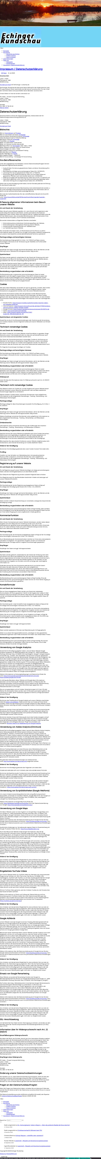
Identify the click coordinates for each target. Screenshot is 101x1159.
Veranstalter (16, 146)
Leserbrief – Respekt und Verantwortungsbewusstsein (31, 1141)
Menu (2, 48)
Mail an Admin (4, 108)
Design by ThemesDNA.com (8, 1154)
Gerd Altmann (9, 133)
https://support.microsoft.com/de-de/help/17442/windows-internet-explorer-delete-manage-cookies (26, 306)
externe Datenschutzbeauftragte (12, 1096)
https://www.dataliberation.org (30, 829)
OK (67, 1158)
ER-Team (4, 73)
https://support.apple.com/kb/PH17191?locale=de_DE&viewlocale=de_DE (17, 313)
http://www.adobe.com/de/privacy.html (15, 761)
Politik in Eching (11, 55)
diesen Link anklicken (12, 702)
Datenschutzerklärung (85, 1158)
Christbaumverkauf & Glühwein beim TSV (30, 1130)
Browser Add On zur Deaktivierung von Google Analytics (24, 723)
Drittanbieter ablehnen (74, 1158)
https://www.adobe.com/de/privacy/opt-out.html (21, 787)
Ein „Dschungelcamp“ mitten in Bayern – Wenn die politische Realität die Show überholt (44, 1125)
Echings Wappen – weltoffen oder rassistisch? (29, 1135)
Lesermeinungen (8, 59)
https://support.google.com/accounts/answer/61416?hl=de (31, 309)
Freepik (15, 153)
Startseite (6, 51)
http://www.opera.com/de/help (17, 311)
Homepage (22, 135)
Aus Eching (6, 52)
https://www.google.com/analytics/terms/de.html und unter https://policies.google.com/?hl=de (19, 676)
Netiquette (9, 62)
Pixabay (18, 133)
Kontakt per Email (5, 85)
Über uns (6, 60)
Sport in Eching (10, 57)
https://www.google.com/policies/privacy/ (19, 805)
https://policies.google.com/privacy (36, 821)
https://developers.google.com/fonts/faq (16, 803)
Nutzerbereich (10, 63)
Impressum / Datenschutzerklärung (13, 65)
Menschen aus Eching (12, 54)
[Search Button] (0, 1119)
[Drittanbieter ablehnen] (90, 1158)
